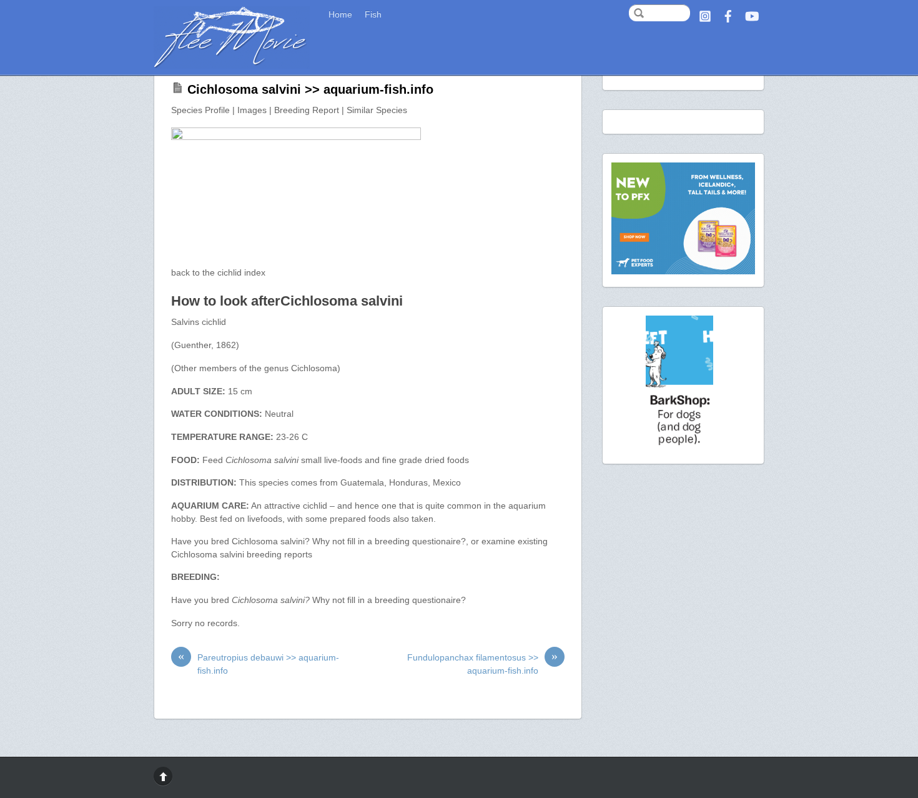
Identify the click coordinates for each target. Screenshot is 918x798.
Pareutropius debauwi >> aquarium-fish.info (258, 663)
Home (340, 14)
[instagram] (705, 14)
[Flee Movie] (232, 63)
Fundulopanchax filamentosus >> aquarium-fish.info (482, 663)
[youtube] (751, 14)
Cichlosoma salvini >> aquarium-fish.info (310, 89)
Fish (373, 14)
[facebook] (728, 14)
